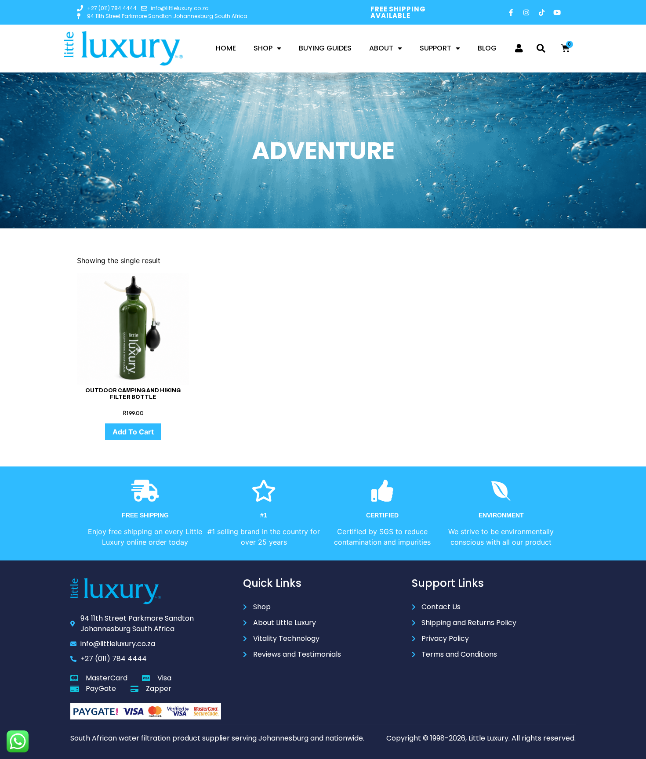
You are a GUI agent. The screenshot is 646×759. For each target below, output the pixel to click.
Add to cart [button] (133, 431)
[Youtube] (557, 12)
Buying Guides (325, 48)
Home (226, 48)
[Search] (541, 48)
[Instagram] (526, 12)
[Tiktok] (541, 12)
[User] (519, 48)
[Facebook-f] (511, 12)
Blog (487, 48)
